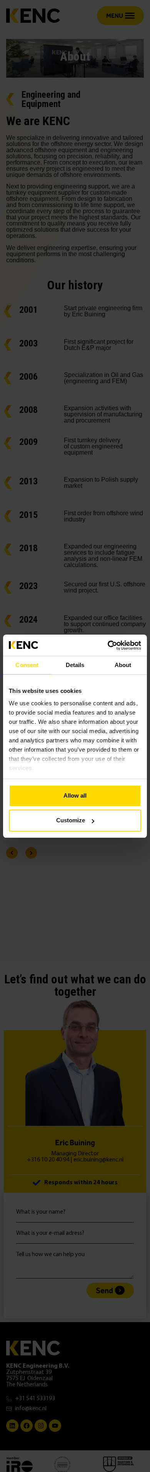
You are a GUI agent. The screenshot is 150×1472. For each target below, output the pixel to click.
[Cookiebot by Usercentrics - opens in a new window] (108, 645)
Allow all (75, 795)
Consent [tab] (26, 665)
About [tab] (123, 665)
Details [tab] (75, 665)
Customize (70, 820)
